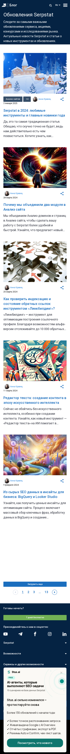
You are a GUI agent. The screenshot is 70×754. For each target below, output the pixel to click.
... (40, 592)
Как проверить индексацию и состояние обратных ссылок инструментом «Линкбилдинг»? (29, 304)
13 (46, 592)
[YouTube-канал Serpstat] (5, 634)
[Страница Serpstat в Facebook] (35, 634)
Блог (13, 5)
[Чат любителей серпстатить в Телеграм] (20, 634)
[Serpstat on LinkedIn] (64, 634)
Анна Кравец (44, 99)
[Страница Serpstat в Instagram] (50, 634)
